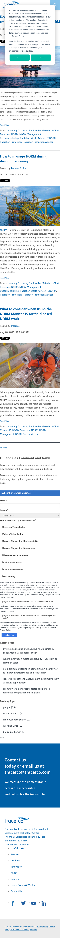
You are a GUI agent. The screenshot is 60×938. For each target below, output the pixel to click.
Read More (4, 125)
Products (15, 861)
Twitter (23, 903)
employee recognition (17, 720)
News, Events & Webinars (24, 885)
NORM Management (30, 134)
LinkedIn (44, 903)
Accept (19, 57)
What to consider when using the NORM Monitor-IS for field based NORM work (26, 314)
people (9, 707)
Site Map (33, 930)
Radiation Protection (11, 142)
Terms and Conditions (19, 930)
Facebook (13, 903)
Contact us (15, 760)
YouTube (33, 903)
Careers (15, 879)
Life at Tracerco (14, 713)
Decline (41, 57)
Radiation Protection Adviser (38, 142)
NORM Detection (21, 430)
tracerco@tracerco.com (28, 772)
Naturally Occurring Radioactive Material (29, 130)
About (14, 873)
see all (2, 738)
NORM (14, 134)
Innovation (16, 867)
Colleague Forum (15, 732)
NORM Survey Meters (26, 434)
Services (15, 854)
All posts (3, 447)
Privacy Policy (42, 927)
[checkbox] (30, 552)
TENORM (51, 138)
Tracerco (15, 326)
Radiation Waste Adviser (32, 138)
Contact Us (16, 891)
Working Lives (13, 726)
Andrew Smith (18, 168)
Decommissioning (9, 138)
